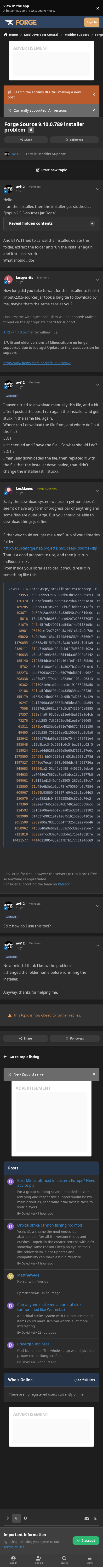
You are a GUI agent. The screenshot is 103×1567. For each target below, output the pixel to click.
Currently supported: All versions (40, 110)
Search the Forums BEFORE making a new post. (44, 94)
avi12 (16, 153)
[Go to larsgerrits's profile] (8, 279)
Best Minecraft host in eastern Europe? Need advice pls (56, 1183)
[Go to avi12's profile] (6, 154)
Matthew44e (28, 1275)
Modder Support (52, 153)
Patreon (64, 884)
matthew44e (31, 1293)
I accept (88, 1540)
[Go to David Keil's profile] (10, 1181)
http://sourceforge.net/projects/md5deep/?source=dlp (50, 548)
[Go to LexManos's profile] (8, 490)
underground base (33, 1344)
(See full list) (84, 1380)
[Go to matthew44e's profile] (10, 1276)
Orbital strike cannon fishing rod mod (49, 1225)
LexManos (24, 488)
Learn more (9, 8)
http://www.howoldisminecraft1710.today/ (37, 363)
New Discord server (29, 1074)
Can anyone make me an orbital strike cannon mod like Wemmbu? (50, 1307)
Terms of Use (14, 1547)
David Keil (28, 1213)
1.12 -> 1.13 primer (18, 332)
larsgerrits (24, 277)
